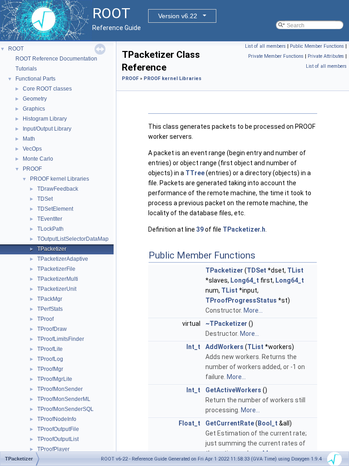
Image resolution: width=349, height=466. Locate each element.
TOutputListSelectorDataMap (73, 239)
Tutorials (26, 69)
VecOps (32, 149)
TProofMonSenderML (63, 399)
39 (200, 229)
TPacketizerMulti (57, 279)
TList (295, 270)
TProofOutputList (58, 439)
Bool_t (268, 423)
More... (253, 310)
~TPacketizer (226, 323)
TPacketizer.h (244, 229)
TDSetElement (55, 209)
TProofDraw (52, 329)
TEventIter (49, 219)
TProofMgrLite (54, 379)
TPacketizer (51, 249)
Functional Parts (35, 79)
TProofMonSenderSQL (65, 409)
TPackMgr (49, 299)
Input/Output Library (47, 129)
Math (29, 139)
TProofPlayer (53, 449)
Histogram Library (45, 119)
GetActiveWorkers (233, 390)
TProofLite (50, 349)
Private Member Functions (276, 56)
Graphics (34, 109)
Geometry (35, 99)
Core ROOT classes (47, 89)
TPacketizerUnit (56, 289)
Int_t (193, 346)
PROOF (32, 169)
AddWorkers (224, 346)
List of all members (265, 46)
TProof (45, 319)
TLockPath (50, 229)
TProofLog (50, 359)
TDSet (45, 199)
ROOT (16, 49)
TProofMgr (50, 369)
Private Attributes (326, 56)
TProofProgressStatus (241, 300)
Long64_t (244, 280)
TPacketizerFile (56, 269)
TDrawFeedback (57, 189)
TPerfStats (50, 309)
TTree (194, 173)
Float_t (189, 423)
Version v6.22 (177, 16)
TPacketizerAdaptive (62, 259)
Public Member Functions (317, 46)
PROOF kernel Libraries (59, 179)
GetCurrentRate (229, 423)
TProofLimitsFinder (60, 339)
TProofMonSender (60, 389)
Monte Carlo (38, 159)
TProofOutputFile (58, 429)
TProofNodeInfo (56, 419)
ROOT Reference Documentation (56, 59)
